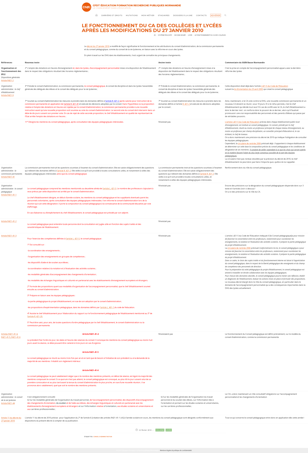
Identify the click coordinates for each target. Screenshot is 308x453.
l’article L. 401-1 (107, 307)
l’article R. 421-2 (112, 101)
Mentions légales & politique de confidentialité (176, 450)
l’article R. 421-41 (71, 104)
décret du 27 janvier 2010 (98, 46)
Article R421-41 (8, 176)
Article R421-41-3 (8, 235)
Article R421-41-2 (8, 221)
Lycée (168, 430)
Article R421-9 (7, 95)
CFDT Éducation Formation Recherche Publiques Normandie (137, 5)
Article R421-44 (8, 403)
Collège (160, 430)
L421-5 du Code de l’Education (274, 86)
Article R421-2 (7, 80)
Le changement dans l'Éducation (112, 8)
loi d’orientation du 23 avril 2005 (248, 89)
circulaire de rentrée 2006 (249, 143)
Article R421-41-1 (8, 194)
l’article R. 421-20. (35, 316)
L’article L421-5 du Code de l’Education (242, 122)
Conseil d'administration (102, 436)
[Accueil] (155, 35)
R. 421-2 (186, 104)
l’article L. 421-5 (109, 188)
